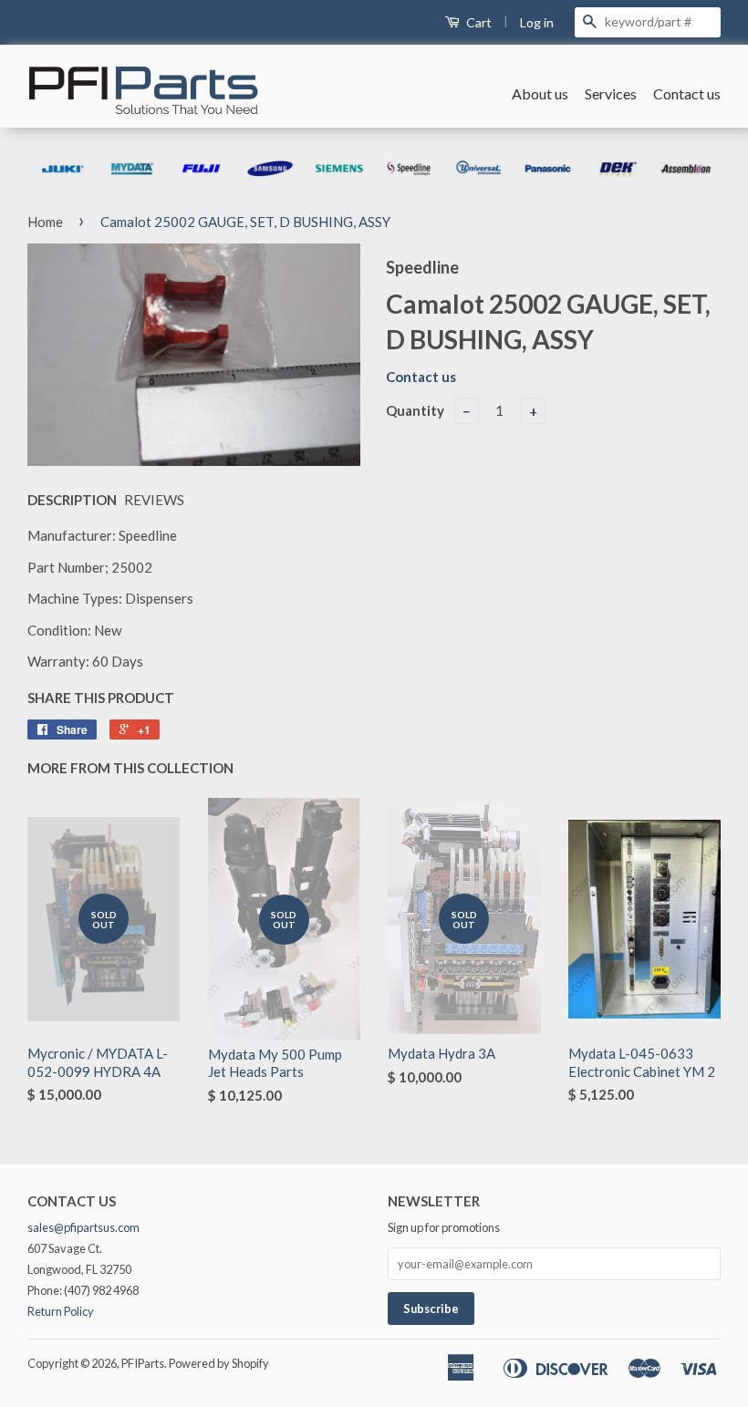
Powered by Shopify (219, 1363)
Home (45, 221)
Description (72, 499)
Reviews (154, 499)
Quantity (415, 410)
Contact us (687, 93)
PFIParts (142, 1363)
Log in (537, 22)
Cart (477, 22)
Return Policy (60, 1311)
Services (611, 93)
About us (540, 93)
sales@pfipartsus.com (83, 1227)
